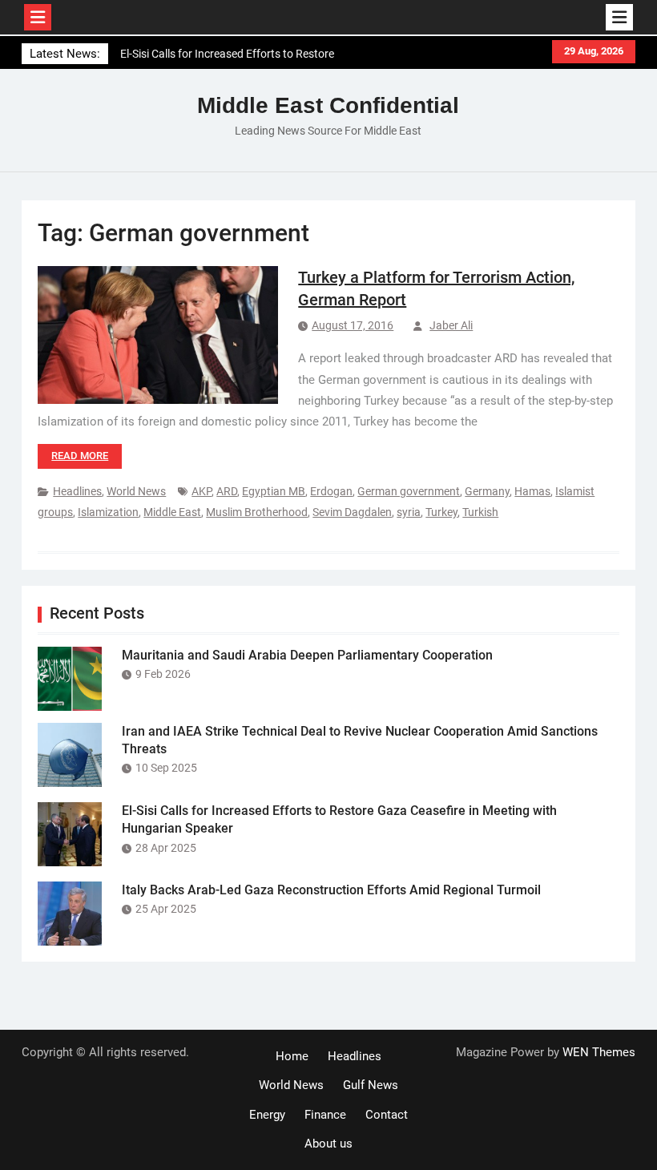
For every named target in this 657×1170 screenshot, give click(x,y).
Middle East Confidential (328, 105)
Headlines (77, 491)
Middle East (172, 512)
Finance (325, 1114)
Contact (386, 1114)
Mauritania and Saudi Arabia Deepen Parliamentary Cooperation (307, 655)
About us (328, 1143)
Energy (267, 1114)
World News (136, 491)
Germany (487, 491)
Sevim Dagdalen (352, 512)
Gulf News (370, 1085)
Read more (79, 456)
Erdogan (331, 491)
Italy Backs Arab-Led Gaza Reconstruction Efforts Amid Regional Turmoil (331, 890)
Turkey (441, 512)
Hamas (532, 491)
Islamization (108, 512)
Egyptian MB (273, 491)
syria (409, 512)
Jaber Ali (451, 325)
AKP (201, 491)
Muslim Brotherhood (257, 512)
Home (292, 1056)
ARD (226, 491)
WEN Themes (598, 1052)
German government (408, 491)
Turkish (480, 512)
